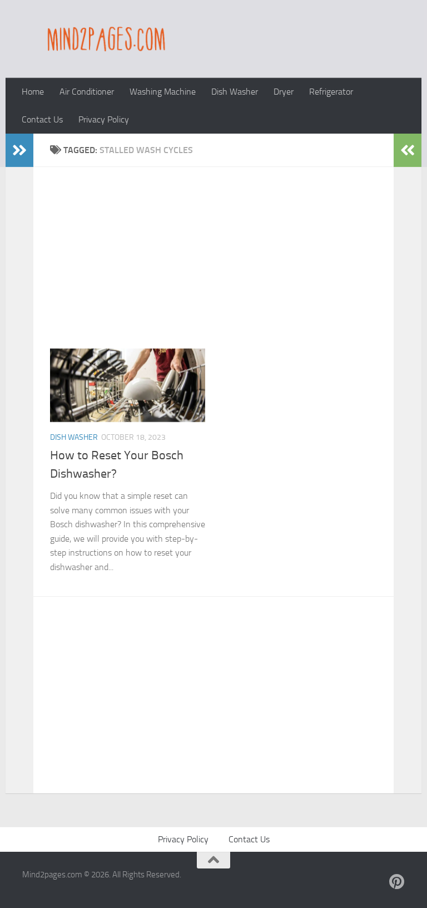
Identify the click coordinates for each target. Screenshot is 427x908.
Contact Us (42, 119)
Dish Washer (234, 91)
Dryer (284, 91)
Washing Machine (163, 91)
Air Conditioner (86, 91)
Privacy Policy (103, 119)
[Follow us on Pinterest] (397, 882)
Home (33, 91)
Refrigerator (331, 91)
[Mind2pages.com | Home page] (104, 39)
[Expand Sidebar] (19, 150)
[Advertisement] (222, 266)
